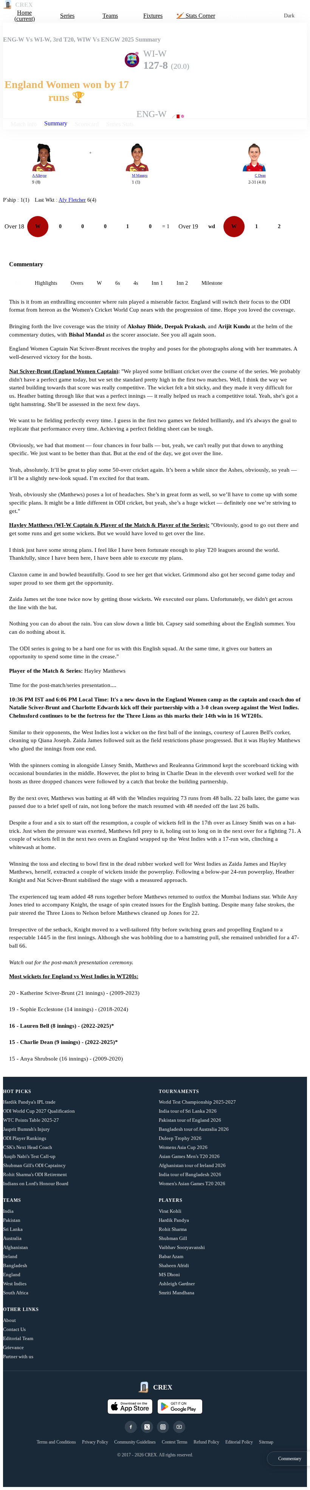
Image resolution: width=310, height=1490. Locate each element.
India (8, 1211)
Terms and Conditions (56, 1442)
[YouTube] (179, 1427)
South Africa (15, 1292)
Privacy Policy (95, 1442)
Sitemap (266, 1442)
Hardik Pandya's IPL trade (29, 1102)
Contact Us (14, 1329)
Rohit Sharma (173, 1229)
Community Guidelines (135, 1442)
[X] (147, 1427)
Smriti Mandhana (176, 1292)
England (11, 1274)
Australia (12, 1238)
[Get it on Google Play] (180, 1406)
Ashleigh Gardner (177, 1283)
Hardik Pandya (174, 1220)
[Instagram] (163, 1427)
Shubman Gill (173, 1238)
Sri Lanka (13, 1229)
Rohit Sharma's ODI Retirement (35, 1174)
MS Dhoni (169, 1274)
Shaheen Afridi (174, 1265)
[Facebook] (131, 1427)
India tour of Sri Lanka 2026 (188, 1111)
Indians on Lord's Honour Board (35, 1183)
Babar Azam (171, 1256)
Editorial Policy (239, 1442)
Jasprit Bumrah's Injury (26, 1129)
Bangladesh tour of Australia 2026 (194, 1129)
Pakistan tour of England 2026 (190, 1120)
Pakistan (11, 1220)
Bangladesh (15, 1265)
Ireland (10, 1256)
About (9, 1320)
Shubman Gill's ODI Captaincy (34, 1165)
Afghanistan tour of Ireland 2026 (192, 1165)
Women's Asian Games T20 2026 (192, 1183)
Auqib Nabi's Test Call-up (29, 1156)
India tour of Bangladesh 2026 (190, 1174)
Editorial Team (18, 1338)
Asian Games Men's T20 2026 (189, 1156)
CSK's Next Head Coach (27, 1147)
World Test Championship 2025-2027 (197, 1102)
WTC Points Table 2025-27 (31, 1120)
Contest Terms (175, 1442)
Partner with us (18, 1356)
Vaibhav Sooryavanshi (182, 1247)
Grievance (13, 1347)
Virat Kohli (170, 1211)
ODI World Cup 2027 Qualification (39, 1111)
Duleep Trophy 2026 (180, 1138)
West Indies (14, 1283)
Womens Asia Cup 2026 (183, 1147)
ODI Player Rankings (24, 1138)
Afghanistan (15, 1247)
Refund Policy (206, 1442)
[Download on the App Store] (130, 1406)
